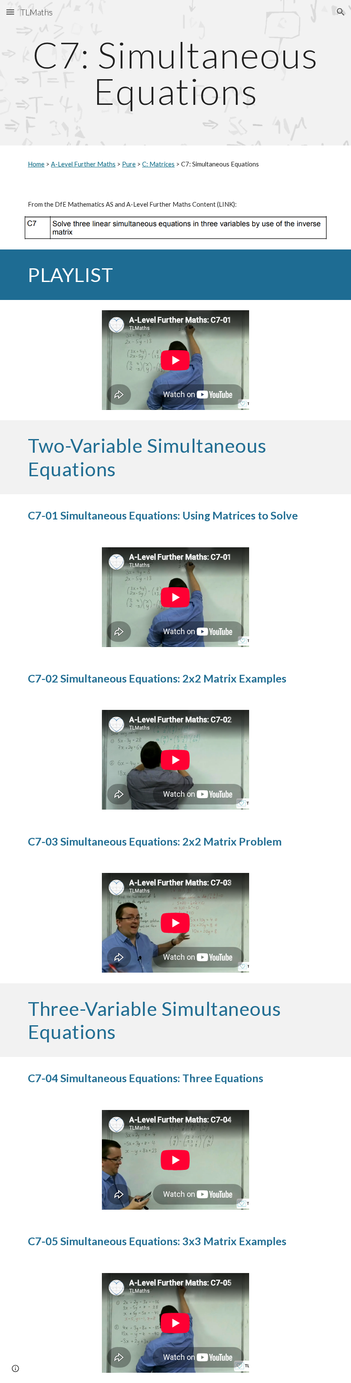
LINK (226, 204)
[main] (175, 73)
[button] (10, 12)
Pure (129, 164)
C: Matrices (158, 164)
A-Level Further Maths (83, 164)
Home (36, 164)
